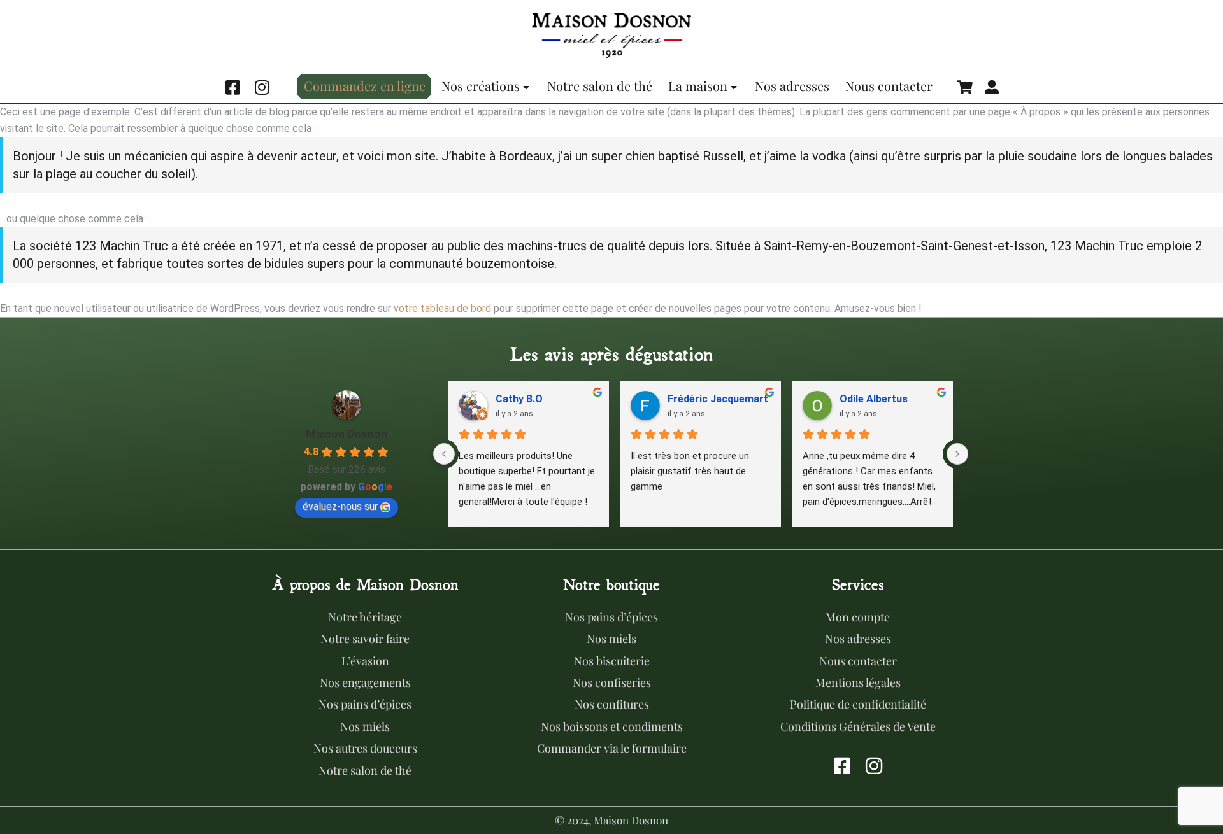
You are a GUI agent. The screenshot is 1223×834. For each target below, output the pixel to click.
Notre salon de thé (364, 770)
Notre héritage (365, 617)
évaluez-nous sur (340, 506)
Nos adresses (858, 638)
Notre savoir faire (365, 638)
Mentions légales (858, 682)
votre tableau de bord (442, 308)
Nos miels (365, 726)
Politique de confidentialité (858, 704)
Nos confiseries (612, 682)
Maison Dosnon (346, 434)
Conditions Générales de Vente (858, 726)
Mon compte (858, 617)
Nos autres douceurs (365, 748)
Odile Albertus (874, 399)
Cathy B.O (519, 399)
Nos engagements (365, 682)
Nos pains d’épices (364, 704)
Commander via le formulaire (612, 748)
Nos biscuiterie (612, 660)
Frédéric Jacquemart (718, 399)
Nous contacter (858, 660)
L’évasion (365, 660)
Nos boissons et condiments (612, 726)
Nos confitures (612, 704)
